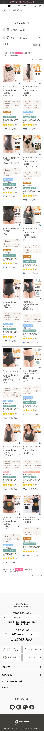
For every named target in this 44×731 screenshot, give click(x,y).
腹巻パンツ (17, 169)
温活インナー (16, 101)
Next (41, 2)
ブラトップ (17, 465)
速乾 (37, 391)
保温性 (17, 105)
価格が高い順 (28, 53)
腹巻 (37, 101)
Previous (3, 2)
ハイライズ (7, 539)
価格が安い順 (14, 55)
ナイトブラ (7, 465)
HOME (4, 10)
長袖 (28, 250)
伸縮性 (7, 105)
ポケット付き (27, 321)
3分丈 (7, 175)
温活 (37, 461)
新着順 (12, 53)
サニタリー (37, 315)
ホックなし (28, 467)
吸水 (28, 319)
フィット (16, 244)
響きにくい (7, 246)
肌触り (37, 107)
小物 (37, 176)
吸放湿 (7, 107)
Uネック (37, 250)
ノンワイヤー (37, 465)
